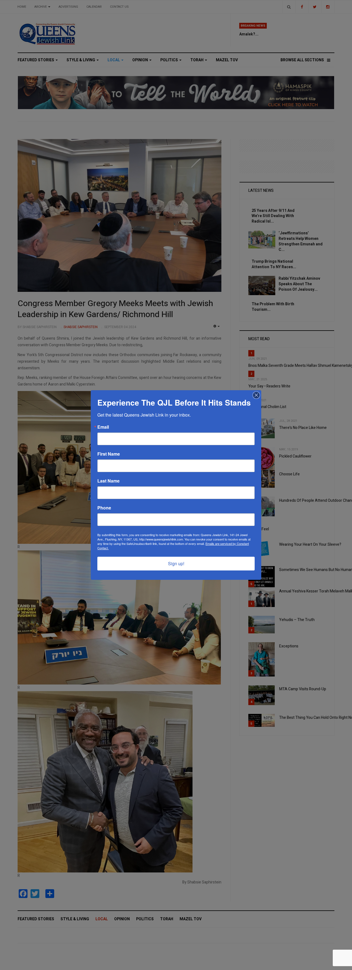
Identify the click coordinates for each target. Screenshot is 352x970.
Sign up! (176, 563)
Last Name (108, 481)
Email (103, 427)
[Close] (256, 395)
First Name (108, 454)
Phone (104, 508)
